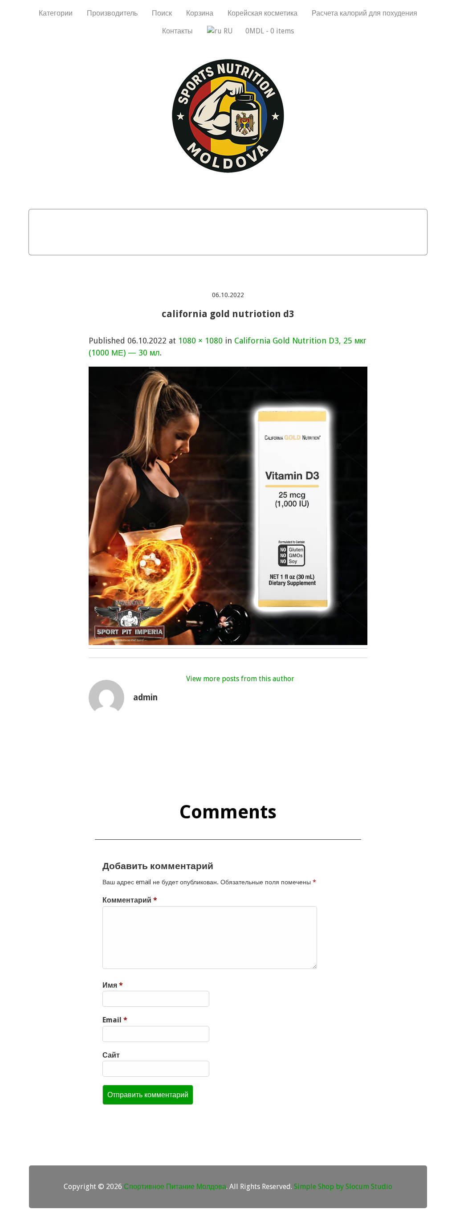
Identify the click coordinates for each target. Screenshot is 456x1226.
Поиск (162, 13)
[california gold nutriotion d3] (228, 642)
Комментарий (129, 900)
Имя (112, 985)
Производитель (112, 13)
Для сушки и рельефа (265, 220)
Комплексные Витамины (280, 243)
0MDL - (269, 31)
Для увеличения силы (171, 243)
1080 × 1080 (200, 340)
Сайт (111, 1055)
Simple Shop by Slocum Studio (343, 1186)
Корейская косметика (262, 13)
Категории (56, 13)
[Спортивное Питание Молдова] (228, 171)
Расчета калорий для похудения (364, 13)
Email (114, 1020)
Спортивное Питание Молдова (175, 1186)
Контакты (177, 31)
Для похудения (176, 220)
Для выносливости (363, 220)
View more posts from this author (240, 678)
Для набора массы (91, 220)
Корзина (199, 13)
